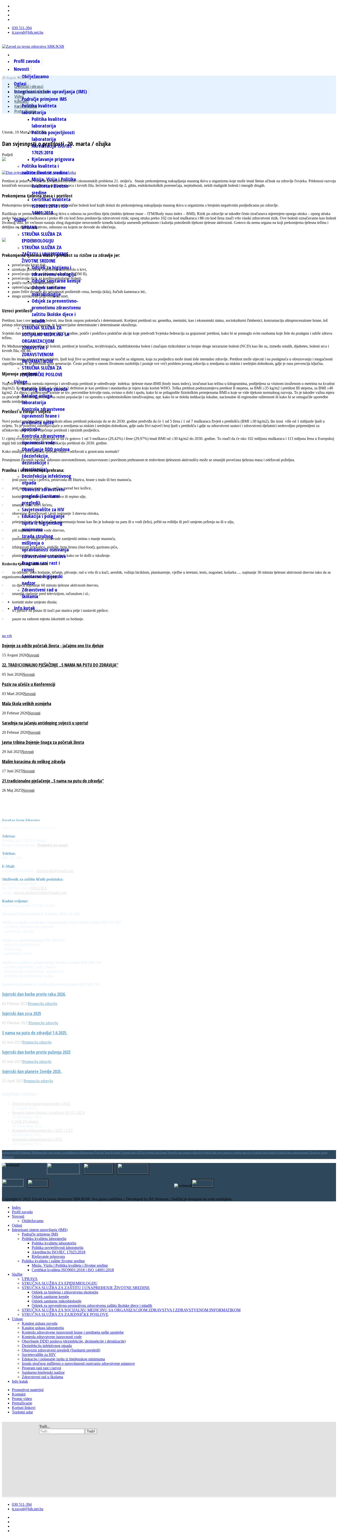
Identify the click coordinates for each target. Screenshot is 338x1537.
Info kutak (24, 608)
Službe (17, 1274)
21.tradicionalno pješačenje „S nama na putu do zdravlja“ (53, 781)
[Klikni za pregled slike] (39, 172)
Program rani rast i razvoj (41, 1368)
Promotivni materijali (31, 91)
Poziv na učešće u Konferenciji (28, 684)
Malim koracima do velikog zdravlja (33, 761)
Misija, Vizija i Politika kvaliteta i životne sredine (70, 1265)
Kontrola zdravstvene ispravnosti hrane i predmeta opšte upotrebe (73, 1332)
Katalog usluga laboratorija (43, 1328)
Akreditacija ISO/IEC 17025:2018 (52, 149)
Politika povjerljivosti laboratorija (53, 135)
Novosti (21, 69)
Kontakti (21, 101)
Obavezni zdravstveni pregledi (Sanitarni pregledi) (61, 1350)
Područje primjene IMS (44, 99)
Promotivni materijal (28, 1390)
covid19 (16, 1152)
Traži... (44, 1426)
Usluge (17, 1319)
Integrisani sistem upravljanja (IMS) (40, 1230)
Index (16, 1207)
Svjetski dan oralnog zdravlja (185, 1152)
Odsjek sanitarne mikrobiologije (56, 1301)
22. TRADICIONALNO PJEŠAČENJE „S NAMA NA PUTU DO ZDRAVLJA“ (60, 665)
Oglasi (17, 1225)
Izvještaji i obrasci (28, 86)
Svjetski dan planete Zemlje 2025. (32, 1071)
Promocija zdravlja (42, 1003)
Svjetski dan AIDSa (133, 1152)
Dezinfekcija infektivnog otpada (47, 1346)
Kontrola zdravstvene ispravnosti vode (52, 1337)
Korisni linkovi (25, 106)
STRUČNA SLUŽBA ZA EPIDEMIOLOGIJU (42, 237)
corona (6, 1152)
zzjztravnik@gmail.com (54, 871)
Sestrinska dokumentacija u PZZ (37, 1139)
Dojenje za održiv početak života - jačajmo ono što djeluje (53, 645)
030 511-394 (22, 28)
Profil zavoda (27, 61)
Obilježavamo (33, 1221)
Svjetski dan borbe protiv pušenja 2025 (36, 1052)
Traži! (91, 1431)
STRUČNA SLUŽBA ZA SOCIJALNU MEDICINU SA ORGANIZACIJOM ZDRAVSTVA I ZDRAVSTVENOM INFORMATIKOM (131, 1310)
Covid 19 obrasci (25, 1121)
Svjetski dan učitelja (265, 1152)
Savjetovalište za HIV (43, 509)
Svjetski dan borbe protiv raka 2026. (34, 994)
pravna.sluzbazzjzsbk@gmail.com (40, 892)
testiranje (303, 1152)
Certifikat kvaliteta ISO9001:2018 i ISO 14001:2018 (73, 1270)
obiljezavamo (87, 1152)
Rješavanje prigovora (53, 159)
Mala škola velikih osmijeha (26, 703)
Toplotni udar (22, 1412)
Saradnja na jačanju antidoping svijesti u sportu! (45, 723)
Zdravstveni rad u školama (42, 1377)
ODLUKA (38, 888)
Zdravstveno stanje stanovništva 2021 (41, 1104)
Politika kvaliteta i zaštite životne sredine (45, 169)
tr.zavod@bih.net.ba (27, 32)
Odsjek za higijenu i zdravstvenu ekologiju (65, 1292)
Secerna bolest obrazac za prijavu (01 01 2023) (48, 1112)
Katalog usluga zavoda (39, 1323)
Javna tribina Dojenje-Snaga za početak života (43, 742)
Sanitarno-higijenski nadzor (43, 1372)
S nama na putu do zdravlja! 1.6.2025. (34, 1033)
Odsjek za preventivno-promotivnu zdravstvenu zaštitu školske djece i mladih (56, 310)
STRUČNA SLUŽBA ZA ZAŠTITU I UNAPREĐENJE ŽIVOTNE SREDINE (86, 1288)
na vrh (7, 636)
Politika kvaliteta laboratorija (49, 122)
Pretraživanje (25, 111)
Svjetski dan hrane (156, 1152)
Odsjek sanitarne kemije (56, 280)
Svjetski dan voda (287, 1152)
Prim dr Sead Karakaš (108, 1152)
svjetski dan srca (243, 1152)
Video (19, 96)
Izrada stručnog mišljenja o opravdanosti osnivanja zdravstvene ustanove (78, 1363)
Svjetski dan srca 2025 (21, 1013)
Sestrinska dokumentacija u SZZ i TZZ (42, 1130)
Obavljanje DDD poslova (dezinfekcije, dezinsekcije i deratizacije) (74, 1341)
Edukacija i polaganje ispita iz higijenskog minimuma (63, 1359)
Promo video (22, 1399)
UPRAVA (30, 1279)
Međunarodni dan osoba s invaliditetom (55, 1152)
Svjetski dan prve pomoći (217, 1152)
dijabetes (26, 1152)
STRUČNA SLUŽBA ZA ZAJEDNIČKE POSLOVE (42, 371)
